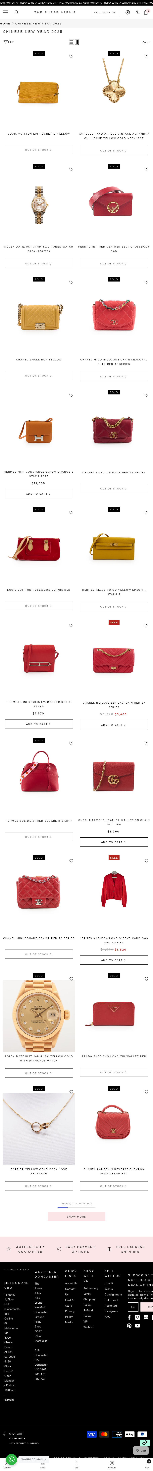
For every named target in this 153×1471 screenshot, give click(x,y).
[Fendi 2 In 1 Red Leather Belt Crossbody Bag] (114, 206)
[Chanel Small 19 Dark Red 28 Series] (114, 432)
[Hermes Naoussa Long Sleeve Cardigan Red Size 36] (114, 898)
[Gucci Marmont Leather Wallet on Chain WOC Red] (114, 780)
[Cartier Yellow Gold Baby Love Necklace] (39, 1129)
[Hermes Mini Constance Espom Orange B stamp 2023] (39, 431)
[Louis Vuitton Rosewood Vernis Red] (39, 549)
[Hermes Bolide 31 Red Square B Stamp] (39, 781)
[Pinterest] (146, 1317)
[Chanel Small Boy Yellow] (39, 319)
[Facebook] (129, 1317)
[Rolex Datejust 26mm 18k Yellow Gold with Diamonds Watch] (39, 1016)
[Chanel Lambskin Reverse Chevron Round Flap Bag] (114, 1129)
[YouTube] (137, 1325)
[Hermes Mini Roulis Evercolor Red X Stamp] (39, 662)
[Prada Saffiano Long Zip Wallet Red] (114, 1016)
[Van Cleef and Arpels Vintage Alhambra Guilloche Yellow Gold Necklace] (114, 93)
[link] (112, 1464)
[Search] (16, 12)
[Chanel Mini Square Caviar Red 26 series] (39, 898)
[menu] (5, 12)
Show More (76, 1216)
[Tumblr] (129, 1325)
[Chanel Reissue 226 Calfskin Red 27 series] (114, 662)
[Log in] (127, 12)
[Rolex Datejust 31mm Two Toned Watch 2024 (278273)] (39, 206)
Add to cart (37, 493)
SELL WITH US (105, 12)
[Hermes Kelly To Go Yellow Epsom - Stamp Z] (114, 549)
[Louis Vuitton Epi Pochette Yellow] (39, 93)
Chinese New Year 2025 (38, 23)
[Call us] (139, 12)
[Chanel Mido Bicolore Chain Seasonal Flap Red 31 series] (114, 319)
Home (5, 23)
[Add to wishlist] (71, 56)
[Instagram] (137, 1317)
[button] (71, 42)
